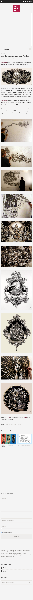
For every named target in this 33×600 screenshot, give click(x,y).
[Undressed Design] (16, 8)
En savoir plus (4, 558)
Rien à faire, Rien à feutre (23, 445)
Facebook (4, 568)
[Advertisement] (16, 29)
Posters (19, 424)
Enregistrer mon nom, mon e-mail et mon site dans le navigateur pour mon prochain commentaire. (16, 529)
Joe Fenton (4, 62)
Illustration (3, 53)
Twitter (3, 571)
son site (25, 417)
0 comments (22, 59)
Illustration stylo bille (11, 424)
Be (9, 417)
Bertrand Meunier (5, 59)
